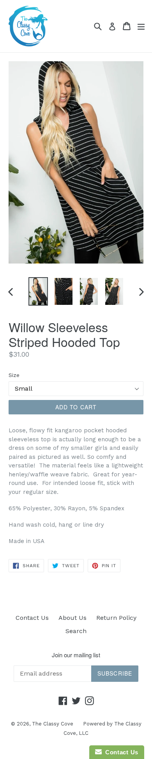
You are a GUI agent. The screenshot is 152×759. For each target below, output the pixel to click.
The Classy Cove (52, 724)
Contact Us (32, 617)
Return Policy (116, 617)
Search (76, 631)
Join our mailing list (76, 654)
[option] (38, 291)
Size (14, 375)
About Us (72, 617)
